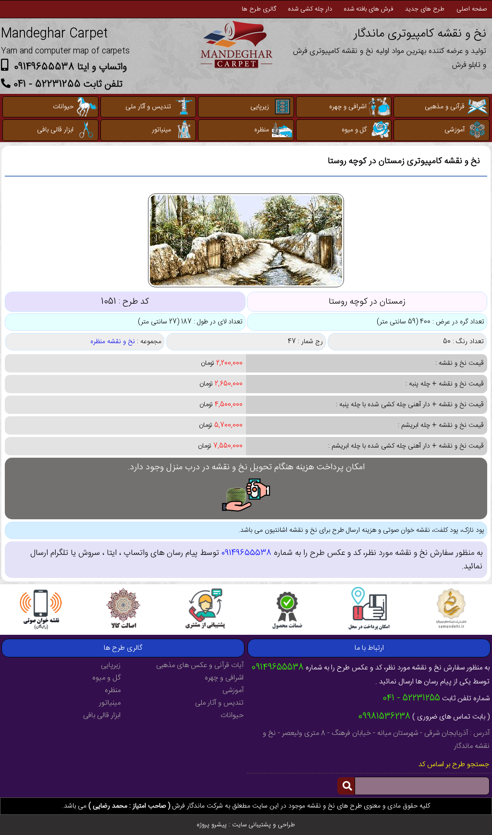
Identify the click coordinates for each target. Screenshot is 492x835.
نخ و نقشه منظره (112, 341)
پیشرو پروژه (212, 825)
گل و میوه (354, 130)
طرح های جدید (424, 9)
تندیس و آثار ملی (148, 107)
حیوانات (63, 107)
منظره (261, 130)
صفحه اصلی (471, 9)
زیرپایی (259, 107)
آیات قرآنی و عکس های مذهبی (200, 665)
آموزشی (454, 130)
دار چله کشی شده (310, 9)
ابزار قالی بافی (55, 130)
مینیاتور (161, 130)
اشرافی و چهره (348, 107)
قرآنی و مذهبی (445, 107)
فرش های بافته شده (368, 9)
